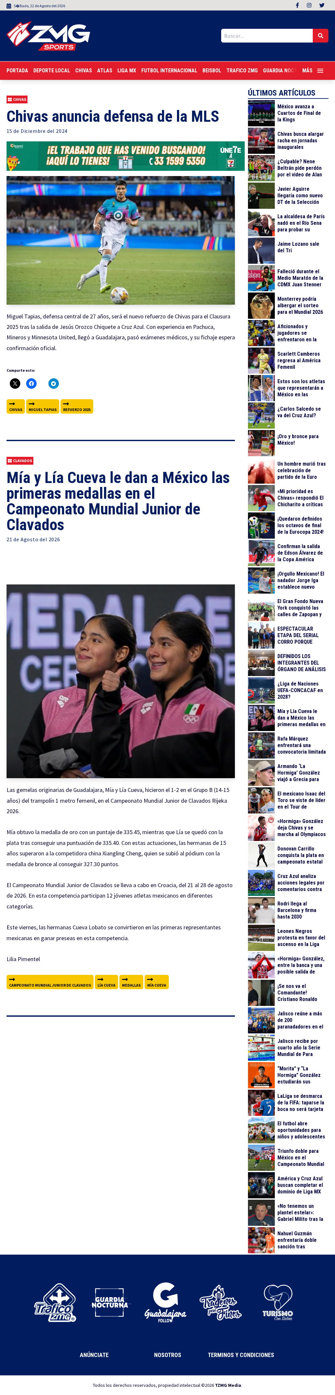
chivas (15, 409)
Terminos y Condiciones (241, 1354)
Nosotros (167, 1354)
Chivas (83, 70)
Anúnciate (94, 1354)
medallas (131, 985)
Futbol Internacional (169, 70)
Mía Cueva (156, 985)
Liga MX (126, 70)
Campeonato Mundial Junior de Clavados (50, 985)
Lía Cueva (106, 985)
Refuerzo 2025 (77, 409)
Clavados (22, 460)
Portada (17, 70)
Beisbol (212, 70)
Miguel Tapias (43, 409)
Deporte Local (51, 70)
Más (307, 70)
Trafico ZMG (242, 70)
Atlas (104, 70)
